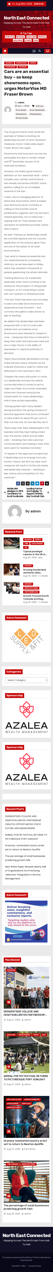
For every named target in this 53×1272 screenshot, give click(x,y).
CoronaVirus (21, 63)
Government (10, 67)
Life (26, 547)
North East (10, 37)
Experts (33, 63)
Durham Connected (31, 1099)
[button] (40, 51)
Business (20, 37)
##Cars (39, 106)
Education (11, 970)
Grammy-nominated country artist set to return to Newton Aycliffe (25, 1142)
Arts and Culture (14, 1099)
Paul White (30, 1149)
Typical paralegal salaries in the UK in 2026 (34, 554)
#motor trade (22, 118)
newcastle (31, 37)
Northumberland (31, 592)
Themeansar (26, 1260)
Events (36, 1035)
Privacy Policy (35, 1266)
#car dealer (21, 110)
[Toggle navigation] (34, 51)
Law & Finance (37, 543)
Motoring (42, 37)
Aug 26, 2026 (30, 557)
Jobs (26, 543)
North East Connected (26, 18)
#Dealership (21, 114)
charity (28, 40)
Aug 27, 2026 (14, 1019)
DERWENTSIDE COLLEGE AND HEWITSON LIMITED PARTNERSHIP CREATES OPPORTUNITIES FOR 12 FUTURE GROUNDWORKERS (24, 1016)
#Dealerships (35, 114)
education (17, 40)
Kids (44, 1035)
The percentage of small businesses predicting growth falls (26, 1207)
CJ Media (43, 575)
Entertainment (24, 1035)
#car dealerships (37, 110)
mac (40, 557)
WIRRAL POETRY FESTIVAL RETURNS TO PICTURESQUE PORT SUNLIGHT (26, 1078)
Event (36, 40)
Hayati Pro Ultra (19, 1266)
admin (21, 102)
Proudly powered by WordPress (17, 1257)
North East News (31, 588)
